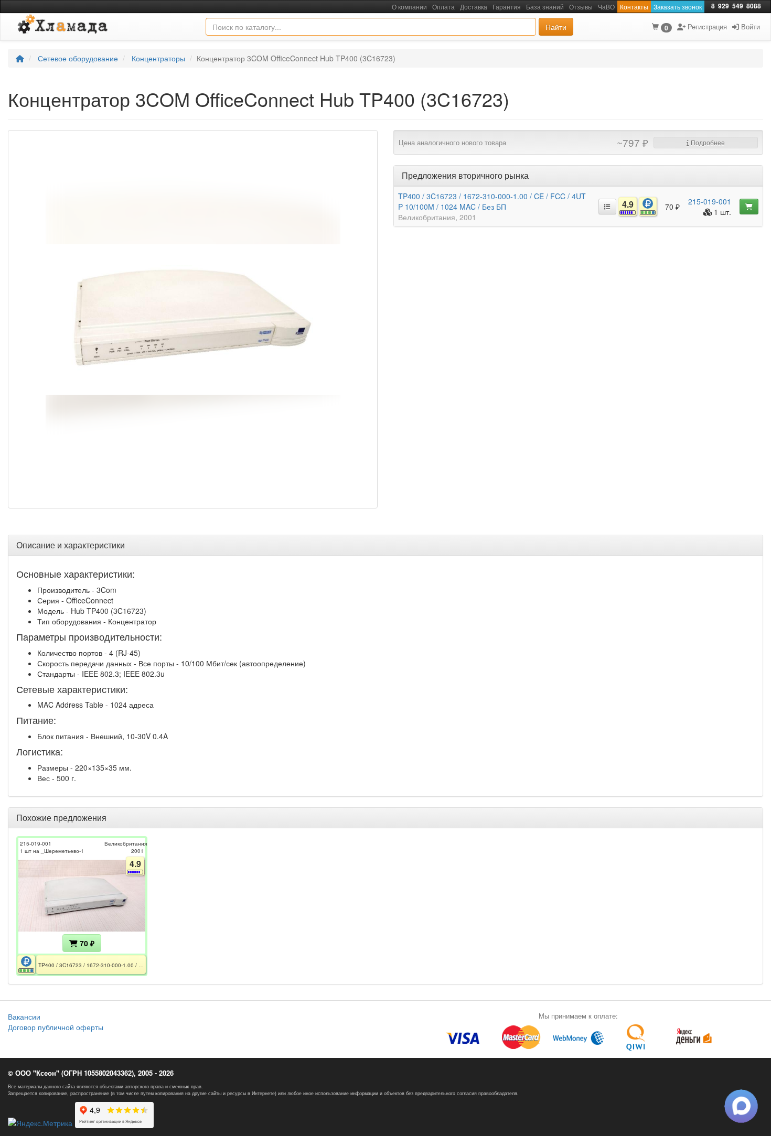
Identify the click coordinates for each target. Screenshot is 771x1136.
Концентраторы (158, 58)
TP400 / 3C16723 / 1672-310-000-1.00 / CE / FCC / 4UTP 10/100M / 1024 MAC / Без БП (492, 201)
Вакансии (24, 1016)
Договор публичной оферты (55, 1027)
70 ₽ (86, 943)
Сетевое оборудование (78, 58)
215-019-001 (709, 201)
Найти (555, 26)
